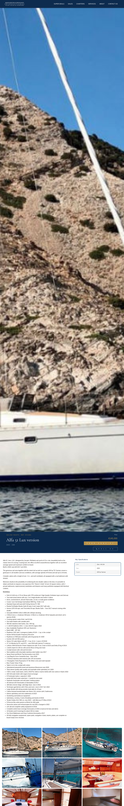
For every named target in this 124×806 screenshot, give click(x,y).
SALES (70, 4)
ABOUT (101, 4)
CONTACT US (113, 4)
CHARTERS (80, 4)
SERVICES (92, 4)
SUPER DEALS (59, 4)
